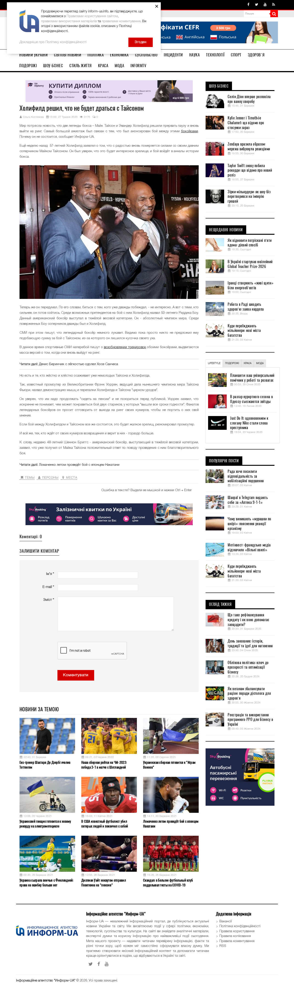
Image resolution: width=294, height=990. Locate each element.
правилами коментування (121, 21)
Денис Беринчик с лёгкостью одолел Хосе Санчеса (78, 364)
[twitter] (256, 5)
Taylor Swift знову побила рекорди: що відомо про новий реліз (250, 170)
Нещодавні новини (226, 230)
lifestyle (214, 363)
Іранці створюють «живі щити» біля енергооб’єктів (250, 285)
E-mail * (48, 587)
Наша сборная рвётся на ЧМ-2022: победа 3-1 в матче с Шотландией (104, 764)
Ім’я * (50, 574)
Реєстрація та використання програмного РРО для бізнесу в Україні (250, 720)
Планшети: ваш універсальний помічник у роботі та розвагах (252, 378)
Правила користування (236, 931)
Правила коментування (236, 941)
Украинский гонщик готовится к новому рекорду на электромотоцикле (45, 823)
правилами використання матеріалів (69, 21)
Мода (119, 65)
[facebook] (248, 5)
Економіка (119, 55)
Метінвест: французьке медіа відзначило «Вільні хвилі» (249, 547)
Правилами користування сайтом (92, 16)
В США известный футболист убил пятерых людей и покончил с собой (104, 823)
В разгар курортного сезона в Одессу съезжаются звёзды (251, 399)
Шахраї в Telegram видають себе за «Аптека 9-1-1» (248, 500)
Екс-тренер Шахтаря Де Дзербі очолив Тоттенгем (45, 764)
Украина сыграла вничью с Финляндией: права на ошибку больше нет (47, 882)
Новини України (33, 55)
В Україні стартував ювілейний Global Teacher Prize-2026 (250, 264)
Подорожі (28, 65)
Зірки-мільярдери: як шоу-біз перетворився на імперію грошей (249, 197)
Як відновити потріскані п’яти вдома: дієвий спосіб (249, 243)
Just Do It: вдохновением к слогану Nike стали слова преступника (249, 423)
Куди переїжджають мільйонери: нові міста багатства (244, 331)
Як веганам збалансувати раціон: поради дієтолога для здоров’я (249, 694)
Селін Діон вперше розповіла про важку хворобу (249, 99)
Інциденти (173, 55)
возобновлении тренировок (125, 347)
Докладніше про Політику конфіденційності (53, 42)
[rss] (274, 5)
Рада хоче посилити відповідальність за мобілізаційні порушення (246, 476)
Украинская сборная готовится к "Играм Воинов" (169, 764)
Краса (103, 65)
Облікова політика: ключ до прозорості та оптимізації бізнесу (248, 667)
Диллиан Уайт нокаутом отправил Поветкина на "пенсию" (103, 882)
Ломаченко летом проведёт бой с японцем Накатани (79, 464)
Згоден (141, 42)
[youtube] (265, 5)
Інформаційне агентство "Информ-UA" (45, 980)
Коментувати (75, 675)
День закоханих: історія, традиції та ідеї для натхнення (250, 643)
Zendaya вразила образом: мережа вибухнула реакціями (249, 146)
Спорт (236, 55)
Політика (96, 55)
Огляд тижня (220, 604)
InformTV (138, 65)
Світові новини (67, 55)
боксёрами (189, 131)
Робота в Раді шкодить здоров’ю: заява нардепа (246, 307)
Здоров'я (256, 55)
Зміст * (48, 599)
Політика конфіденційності (239, 926)
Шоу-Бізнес (53, 65)
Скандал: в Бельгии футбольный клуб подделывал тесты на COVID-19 (168, 882)
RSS (222, 946)
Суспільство (146, 55)
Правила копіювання (235, 936)
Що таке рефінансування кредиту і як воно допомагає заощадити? (248, 620)
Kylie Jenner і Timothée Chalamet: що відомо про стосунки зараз (246, 123)
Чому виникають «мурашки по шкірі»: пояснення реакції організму (249, 524)
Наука (194, 55)
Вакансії (225, 921)
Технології (215, 55)
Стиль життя (80, 65)
